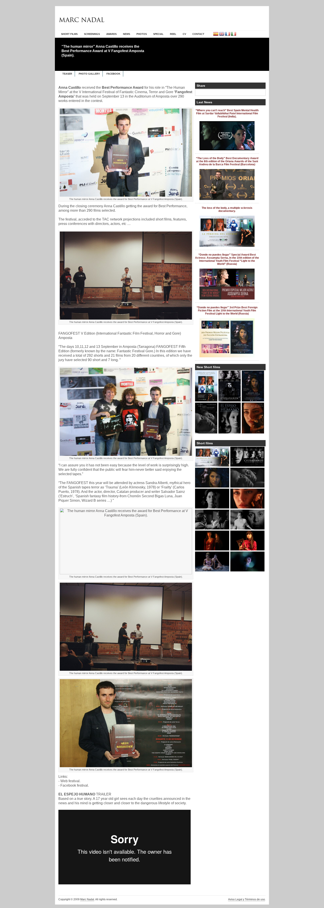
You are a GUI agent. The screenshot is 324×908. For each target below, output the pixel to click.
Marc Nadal (87, 899)
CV (184, 34)
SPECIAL (158, 34)
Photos (141, 34)
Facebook (113, 73)
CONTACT (198, 34)
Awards (111, 34)
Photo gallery (89, 73)
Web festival (70, 781)
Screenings (92, 34)
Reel (173, 34)
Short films (69, 34)
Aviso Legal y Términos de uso (246, 899)
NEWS (126, 34)
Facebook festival (74, 785)
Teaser (67, 73)
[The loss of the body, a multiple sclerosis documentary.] (227, 245)
